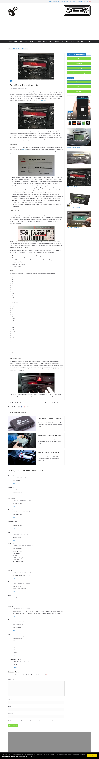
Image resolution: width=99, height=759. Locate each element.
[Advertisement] (49, 29)
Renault (56, 41)
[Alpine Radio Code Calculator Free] (22, 434)
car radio (24, 149)
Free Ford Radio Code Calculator (54, 403)
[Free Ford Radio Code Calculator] (79, 198)
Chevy (20, 41)
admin (12, 648)
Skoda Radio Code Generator (18, 403)
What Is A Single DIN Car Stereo (48, 453)
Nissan (45, 41)
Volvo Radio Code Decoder (73, 227)
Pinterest (78, 91)
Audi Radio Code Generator (73, 186)
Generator (22, 88)
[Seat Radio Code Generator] (79, 137)
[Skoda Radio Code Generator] (79, 157)
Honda (31, 41)
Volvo (73, 41)
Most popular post (79, 68)
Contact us (79, 63)
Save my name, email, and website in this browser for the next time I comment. (31, 721)
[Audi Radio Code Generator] (79, 177)
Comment (11, 679)
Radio (26, 88)
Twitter (79, 87)
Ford (25, 41)
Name (10, 699)
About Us (62, 1)
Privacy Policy (80, 1)
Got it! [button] (91, 755)
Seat (62, 41)
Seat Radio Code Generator (73, 147)
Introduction (56, 1)
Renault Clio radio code (17, 48)
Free (19, 88)
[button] (82, 42)
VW (78, 41)
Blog (74, 1)
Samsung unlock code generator (77, 116)
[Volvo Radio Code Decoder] (79, 219)
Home (50, 1)
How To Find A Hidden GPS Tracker (49, 419)
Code (16, 88)
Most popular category (78, 73)
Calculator (13, 88)
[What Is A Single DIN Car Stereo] (22, 451)
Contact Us (69, 1)
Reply (14, 483)
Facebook (78, 82)
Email (10, 706)
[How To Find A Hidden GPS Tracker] (22, 417)
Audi (10, 41)
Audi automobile (42, 100)
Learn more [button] (32, 756)
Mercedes (38, 41)
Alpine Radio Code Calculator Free (49, 436)
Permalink (27, 477)
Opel (50, 41)
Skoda (67, 41)
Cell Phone (70, 112)
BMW (15, 41)
